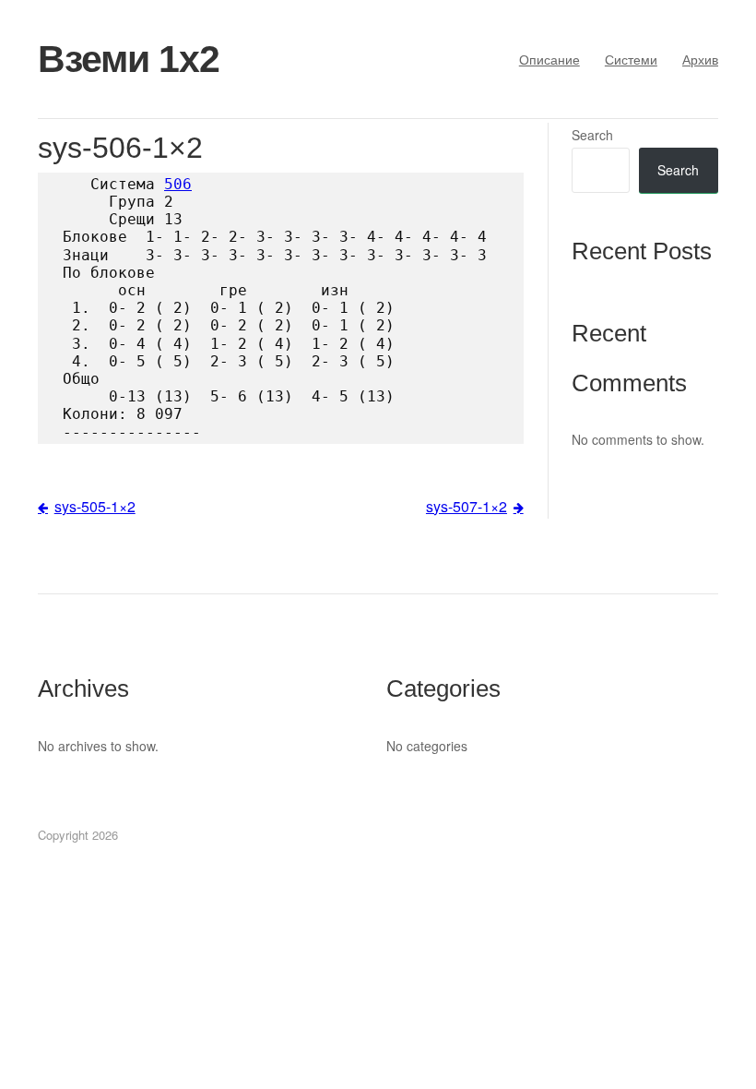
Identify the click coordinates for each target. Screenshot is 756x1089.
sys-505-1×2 (95, 506)
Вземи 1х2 (128, 59)
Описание (549, 59)
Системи (631, 59)
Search (592, 135)
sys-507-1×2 (466, 506)
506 (178, 184)
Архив (700, 59)
